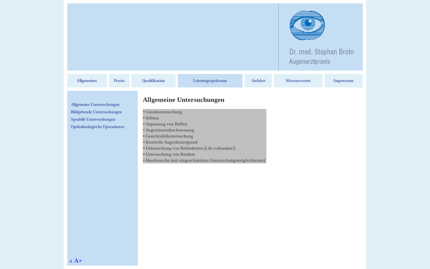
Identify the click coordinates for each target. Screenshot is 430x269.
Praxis (119, 80)
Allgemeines (87, 80)
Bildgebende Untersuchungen (96, 112)
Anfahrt (258, 80)
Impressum (343, 80)
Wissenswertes (298, 80)
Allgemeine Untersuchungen (95, 104)
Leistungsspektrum (210, 80)
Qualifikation (153, 80)
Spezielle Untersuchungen (93, 119)
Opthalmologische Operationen (97, 126)
